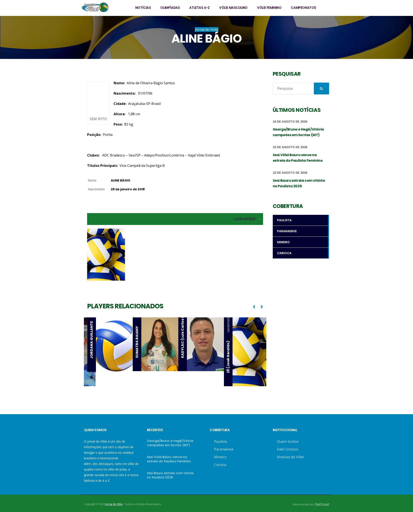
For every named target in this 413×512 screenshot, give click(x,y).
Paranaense (223, 449)
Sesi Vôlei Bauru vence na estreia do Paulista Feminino (169, 459)
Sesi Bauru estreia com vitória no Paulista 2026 (170, 475)
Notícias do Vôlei (290, 457)
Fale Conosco (287, 449)
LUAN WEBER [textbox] (244, 219)
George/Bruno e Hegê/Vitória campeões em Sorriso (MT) (170, 443)
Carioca (220, 464)
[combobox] (175, 219)
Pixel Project (322, 504)
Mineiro (220, 457)
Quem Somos (288, 441)
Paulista (220, 441)
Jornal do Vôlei (113, 504)
